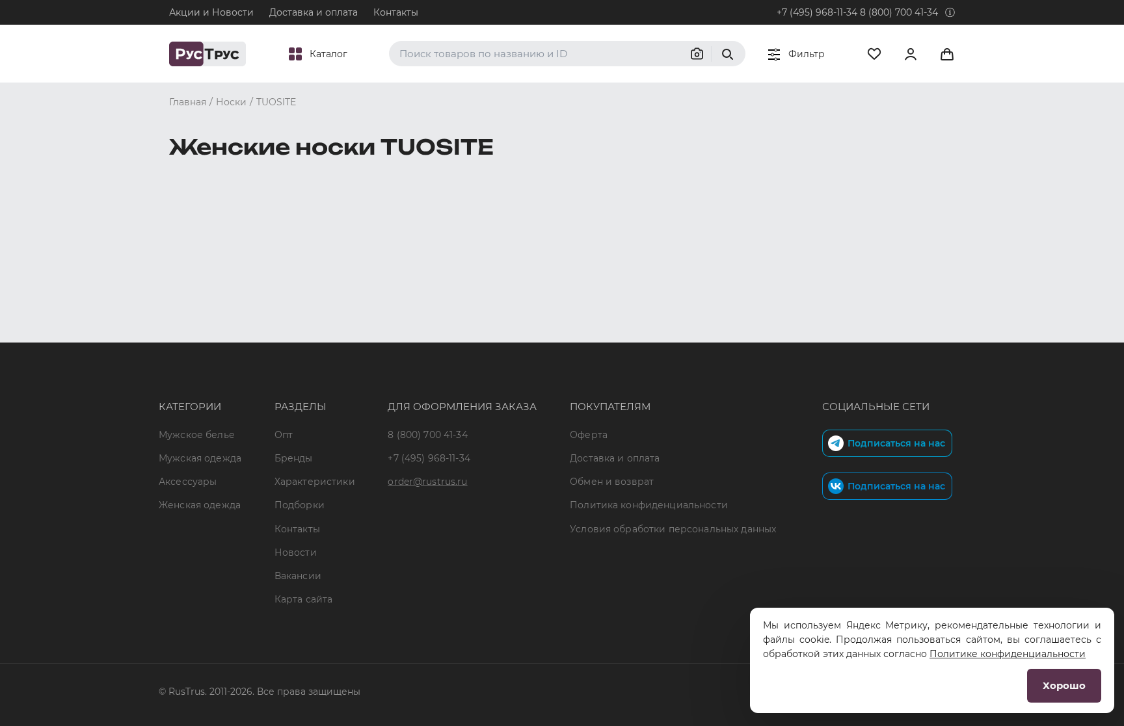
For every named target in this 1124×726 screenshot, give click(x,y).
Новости (295, 552)
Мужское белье (197, 435)
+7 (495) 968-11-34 (817, 12)
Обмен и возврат (612, 481)
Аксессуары (188, 481)
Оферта (589, 435)
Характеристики (314, 481)
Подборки (299, 505)
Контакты (395, 12)
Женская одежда (200, 505)
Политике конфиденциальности (1008, 654)
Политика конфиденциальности (649, 505)
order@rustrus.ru (427, 481)
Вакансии (297, 576)
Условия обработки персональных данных (673, 529)
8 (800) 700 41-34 (899, 12)
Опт (283, 435)
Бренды (293, 458)
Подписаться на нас (896, 443)
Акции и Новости (211, 12)
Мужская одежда (200, 458)
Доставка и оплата (313, 12)
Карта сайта (303, 599)
